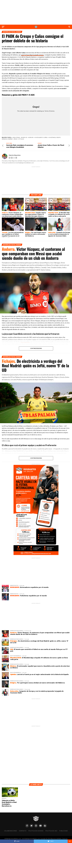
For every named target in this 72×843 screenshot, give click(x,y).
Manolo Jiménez (8, 139)
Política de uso (51, 831)
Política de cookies (35, 831)
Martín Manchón (15, 155)
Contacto (22, 831)
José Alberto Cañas (41, 137)
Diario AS (24, 137)
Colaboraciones (10, 831)
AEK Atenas (16, 137)
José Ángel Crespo (55, 137)
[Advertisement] (36, 12)
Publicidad (63, 831)
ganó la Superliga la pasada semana (32, 55)
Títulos (21, 139)
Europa (31, 137)
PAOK (15, 139)
